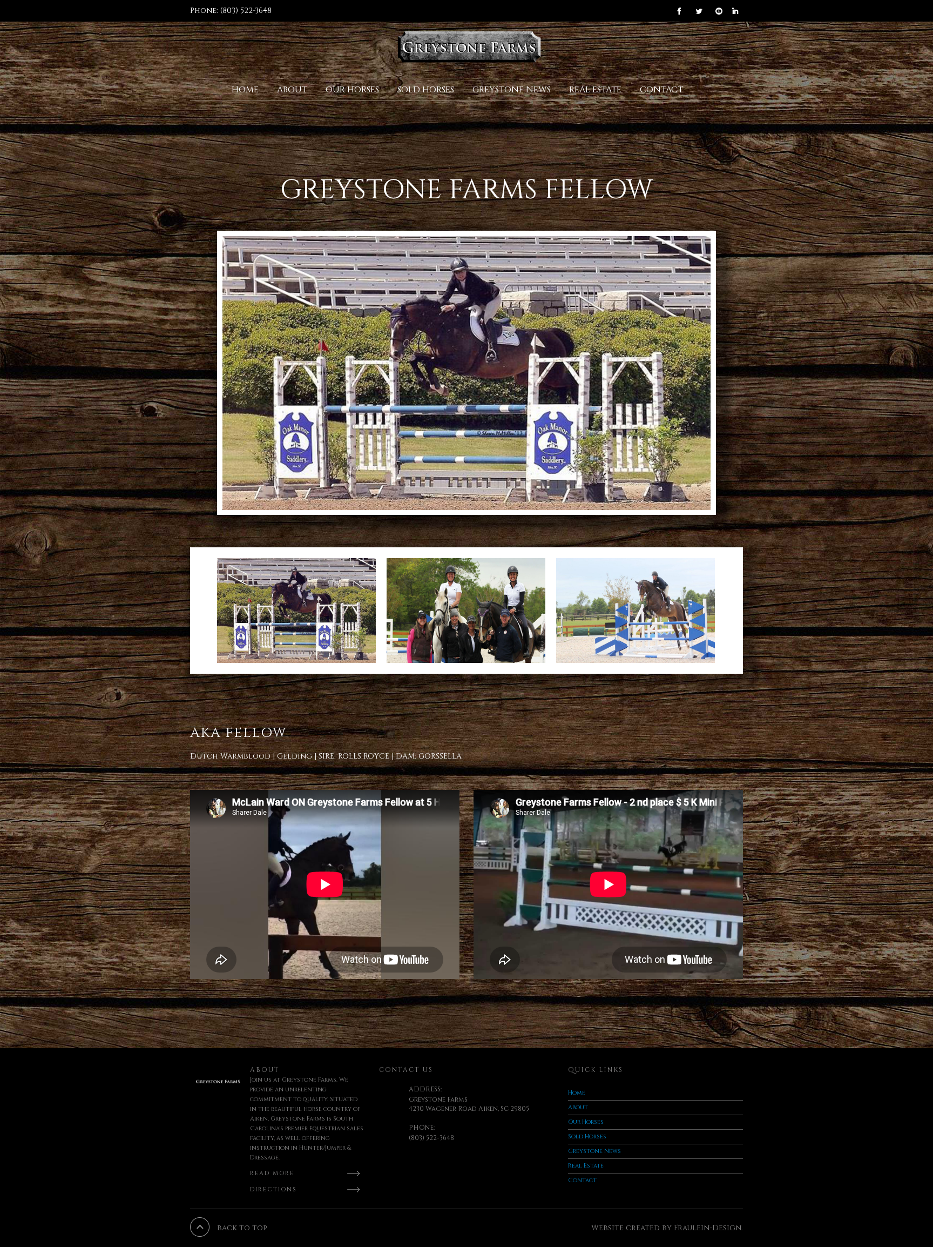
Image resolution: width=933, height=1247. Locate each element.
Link (682, 11)
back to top (242, 1228)
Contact (661, 89)
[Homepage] (469, 47)
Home (245, 89)
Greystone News (511, 89)
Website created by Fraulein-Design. (667, 1228)
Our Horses (352, 89)
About (292, 89)
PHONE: (422, 1127)
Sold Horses (425, 89)
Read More (272, 1173)
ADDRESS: (425, 1089)
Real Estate (595, 89)
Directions (273, 1189)
